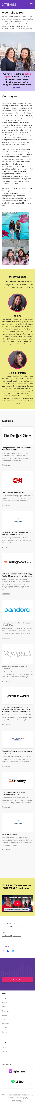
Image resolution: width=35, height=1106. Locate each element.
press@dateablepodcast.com (11, 936)
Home (4, 998)
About (4, 1019)
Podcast (5, 1003)
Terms (4, 1048)
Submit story (6, 1011)
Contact (5, 1032)
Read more (6, 465)
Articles (4, 1007)
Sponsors (5, 1015)
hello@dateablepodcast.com (11, 926)
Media (4, 1028)
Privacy (4, 1052)
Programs (5, 1023)
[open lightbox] (15, 238)
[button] (31, 4)
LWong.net (20, 1101)
